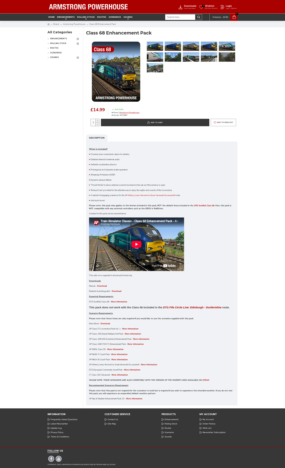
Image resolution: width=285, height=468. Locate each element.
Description (96, 137)
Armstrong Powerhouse (74, 24)
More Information (130, 329)
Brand (56, 24)
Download (102, 286)
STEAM (205, 380)
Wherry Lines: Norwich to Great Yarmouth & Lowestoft (151, 195)
